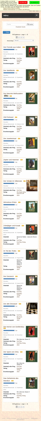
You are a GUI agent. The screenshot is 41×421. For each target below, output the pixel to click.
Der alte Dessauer (10, 304)
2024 (18, 131)
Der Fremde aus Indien (12, 47)
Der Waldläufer (9, 70)
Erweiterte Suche (20, 27)
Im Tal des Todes (9, 251)
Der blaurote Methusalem (13, 93)
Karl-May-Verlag (19, 60)
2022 (18, 320)
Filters (7, 32)
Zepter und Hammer (11, 160)
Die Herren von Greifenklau (13, 327)
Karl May (19, 58)
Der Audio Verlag (21, 192)
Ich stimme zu (34, 2)
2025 (18, 63)
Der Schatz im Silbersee (12, 181)
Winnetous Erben (10, 202)
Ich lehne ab (23, 2)
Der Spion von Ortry (11, 352)
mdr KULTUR (20, 193)
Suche (31, 24)
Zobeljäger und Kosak (11, 226)
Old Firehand (8, 117)
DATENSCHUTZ (20, 419)
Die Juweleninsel (9, 138)
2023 (18, 195)
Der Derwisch (8, 276)
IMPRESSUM (34, 418)
